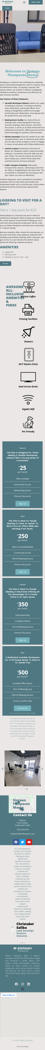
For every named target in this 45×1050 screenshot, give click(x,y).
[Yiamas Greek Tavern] (16, 803)
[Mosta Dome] (22, 809)
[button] (24, 2)
